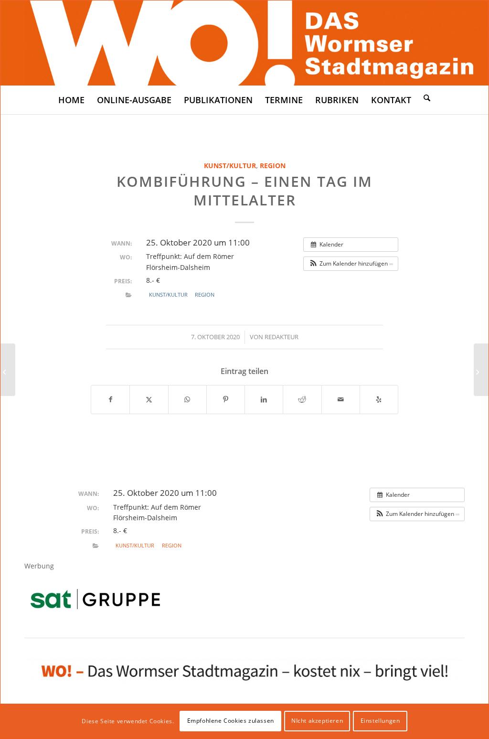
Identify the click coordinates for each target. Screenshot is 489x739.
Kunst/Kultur (230, 165)
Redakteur (281, 336)
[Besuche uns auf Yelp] (379, 399)
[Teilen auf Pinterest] (225, 399)
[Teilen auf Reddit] (302, 399)
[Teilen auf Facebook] (110, 399)
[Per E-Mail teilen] (341, 399)
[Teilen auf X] (149, 399)
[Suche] (426, 97)
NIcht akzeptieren (317, 721)
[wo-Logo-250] (244, 43)
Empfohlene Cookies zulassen (230, 721)
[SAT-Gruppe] (95, 598)
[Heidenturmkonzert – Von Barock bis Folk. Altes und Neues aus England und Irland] (7, 369)
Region (273, 165)
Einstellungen (380, 721)
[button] (351, 263)
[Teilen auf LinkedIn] (264, 399)
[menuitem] (71, 100)
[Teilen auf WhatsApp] (187, 399)
